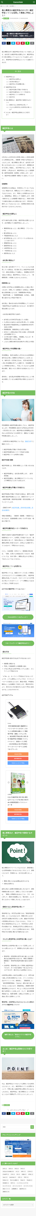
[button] (4, 43)
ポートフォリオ (17, 1186)
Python (5, 1180)
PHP (26, 1177)
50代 (23, 1168)
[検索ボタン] (2, 2)
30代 (11, 1168)
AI (17, 1171)
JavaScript (12, 1177)
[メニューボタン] (34, 2)
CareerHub (18, 2)
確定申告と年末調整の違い (17, 84)
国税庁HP (28, 441)
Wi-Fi (13, 1183)
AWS (23, 1171)
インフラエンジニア (22, 1183)
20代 (5, 1168)
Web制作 (6, 1183)
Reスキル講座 (14, 1180)
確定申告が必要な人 (15, 79)
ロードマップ (28, 1186)
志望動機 (15, 1188)
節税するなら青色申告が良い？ (18, 105)
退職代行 (6, 1191)
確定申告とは (10, 76)
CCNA (30, 1171)
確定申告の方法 (11, 87)
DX (18, 1174)
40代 (17, 1168)
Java (5, 1177)
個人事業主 (6, 18)
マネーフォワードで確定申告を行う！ (18, 643)
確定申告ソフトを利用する (17, 94)
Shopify (29, 1180)
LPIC (20, 1177)
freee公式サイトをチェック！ (18, 617)
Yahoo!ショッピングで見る (18, 763)
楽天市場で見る (18, 758)
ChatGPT (6, 1174)
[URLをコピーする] (32, 43)
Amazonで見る (18, 754)
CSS (13, 1174)
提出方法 (12, 97)
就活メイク (6, 1188)
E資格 (24, 1174)
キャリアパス (7, 1186)
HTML (30, 1174)
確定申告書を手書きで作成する (18, 89)
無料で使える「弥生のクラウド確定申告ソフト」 (18, 1036)
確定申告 (23, 1188)
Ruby (23, 1180)
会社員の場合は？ (14, 81)
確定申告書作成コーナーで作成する (19, 92)
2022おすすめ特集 (8, 1171)
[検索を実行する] (32, 1127)
